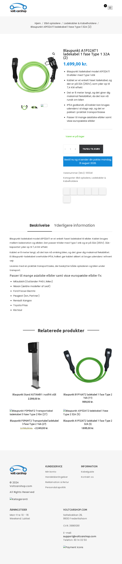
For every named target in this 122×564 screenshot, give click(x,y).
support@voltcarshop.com (79, 536)
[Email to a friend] (66, 199)
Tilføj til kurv (91, 148)
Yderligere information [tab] (74, 225)
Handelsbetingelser (56, 476)
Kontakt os (87, 476)
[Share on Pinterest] (81, 191)
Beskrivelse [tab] (40, 225)
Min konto (50, 471)
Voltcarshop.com (21, 486)
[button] (53, 54)
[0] (103, 8)
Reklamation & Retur (57, 482)
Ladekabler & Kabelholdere (80, 23)
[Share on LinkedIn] (88, 191)
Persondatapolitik (55, 487)
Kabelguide (87, 471)
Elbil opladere (52, 23)
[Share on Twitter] (74, 191)
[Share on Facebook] (66, 191)
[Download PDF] (102, 191)
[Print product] (95, 191)
